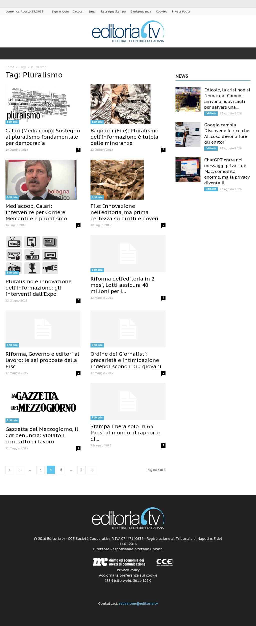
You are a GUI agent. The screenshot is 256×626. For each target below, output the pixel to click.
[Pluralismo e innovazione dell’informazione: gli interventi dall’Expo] (43, 255)
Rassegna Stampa (113, 11)
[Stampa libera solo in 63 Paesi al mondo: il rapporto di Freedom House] (128, 401)
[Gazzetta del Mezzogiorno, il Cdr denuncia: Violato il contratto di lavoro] (43, 402)
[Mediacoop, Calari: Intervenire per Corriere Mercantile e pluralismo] (43, 180)
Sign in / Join (60, 11)
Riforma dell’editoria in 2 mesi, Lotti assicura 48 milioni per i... (122, 285)
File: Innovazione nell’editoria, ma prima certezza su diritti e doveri (124, 212)
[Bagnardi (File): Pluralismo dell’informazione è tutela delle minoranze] (128, 104)
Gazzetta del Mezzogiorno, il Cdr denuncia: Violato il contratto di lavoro (42, 435)
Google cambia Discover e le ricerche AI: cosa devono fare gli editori (226, 133)
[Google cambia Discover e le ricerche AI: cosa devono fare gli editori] (188, 134)
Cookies (161, 11)
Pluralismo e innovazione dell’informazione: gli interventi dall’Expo (39, 287)
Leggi (92, 11)
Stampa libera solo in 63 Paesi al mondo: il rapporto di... (125, 432)
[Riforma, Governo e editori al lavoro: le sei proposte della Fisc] (43, 329)
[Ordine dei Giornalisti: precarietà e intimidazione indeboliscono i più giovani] (128, 329)
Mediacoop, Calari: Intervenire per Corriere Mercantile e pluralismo (36, 212)
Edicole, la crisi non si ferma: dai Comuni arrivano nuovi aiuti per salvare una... (227, 98)
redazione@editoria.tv (138, 603)
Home (10, 67)
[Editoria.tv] (128, 31)
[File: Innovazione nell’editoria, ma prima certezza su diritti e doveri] (128, 180)
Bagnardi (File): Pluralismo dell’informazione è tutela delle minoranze (124, 136)
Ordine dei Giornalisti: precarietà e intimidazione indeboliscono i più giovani (126, 360)
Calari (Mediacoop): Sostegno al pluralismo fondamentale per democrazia (43, 136)
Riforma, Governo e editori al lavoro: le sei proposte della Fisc (42, 360)
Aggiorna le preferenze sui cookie (128, 575)
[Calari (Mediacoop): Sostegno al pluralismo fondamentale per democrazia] (43, 104)
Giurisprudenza (140, 11)
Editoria (12, 121)
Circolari (78, 11)
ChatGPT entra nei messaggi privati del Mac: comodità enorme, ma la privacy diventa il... (227, 171)
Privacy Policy (181, 11)
